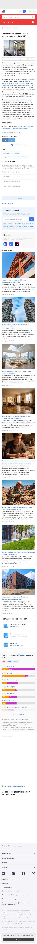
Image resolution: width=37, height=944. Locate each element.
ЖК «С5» (9, 673)
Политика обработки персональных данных (15, 895)
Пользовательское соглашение (11, 891)
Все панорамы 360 (16, 645)
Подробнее (30, 935)
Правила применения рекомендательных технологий (18, 899)
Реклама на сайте (7, 887)
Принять (18, 940)
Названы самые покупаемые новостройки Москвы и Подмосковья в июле (18, 553)
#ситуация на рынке (8, 157)
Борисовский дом (10, 119)
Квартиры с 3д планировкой (19, 636)
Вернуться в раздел (10, 28)
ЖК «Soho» (21, 83)
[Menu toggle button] (34, 11)
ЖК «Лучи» (10, 666)
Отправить (18, 198)
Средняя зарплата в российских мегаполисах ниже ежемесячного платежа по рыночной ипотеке (18, 462)
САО (28, 90)
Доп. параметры (9, 22)
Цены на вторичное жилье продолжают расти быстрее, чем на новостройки (16, 417)
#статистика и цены (22, 157)
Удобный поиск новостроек (12, 17)
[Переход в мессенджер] (33, 873)
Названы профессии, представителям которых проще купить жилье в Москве (17, 508)
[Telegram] (11, 140)
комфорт (9, 661)
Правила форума (7, 203)
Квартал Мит (11, 700)
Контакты (5, 883)
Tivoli (4, 85)
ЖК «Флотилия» (27, 96)
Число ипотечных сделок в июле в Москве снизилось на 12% (15, 326)
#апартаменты (16, 153)
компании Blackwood (15, 67)
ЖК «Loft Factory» (12, 83)
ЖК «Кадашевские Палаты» (16, 85)
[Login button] (24, 11)
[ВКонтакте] (5, 140)
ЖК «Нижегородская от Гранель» (17, 707)
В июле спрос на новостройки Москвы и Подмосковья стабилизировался (15, 598)
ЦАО (32, 90)
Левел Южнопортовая (14, 680)
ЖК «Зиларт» (11, 693)
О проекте (5, 879)
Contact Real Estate (21, 126)
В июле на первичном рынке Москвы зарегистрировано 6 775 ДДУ (14, 281)
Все (4, 661)
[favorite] (20, 11)
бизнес (16, 661)
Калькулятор (14, 626)
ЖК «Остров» (11, 687)
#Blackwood (6, 153)
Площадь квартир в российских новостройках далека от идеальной (17, 372)
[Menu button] (30, 11)
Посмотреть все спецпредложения (13, 786)
